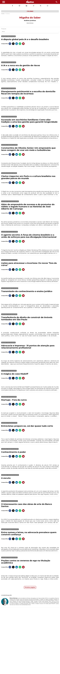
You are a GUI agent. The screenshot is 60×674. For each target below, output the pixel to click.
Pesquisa (3, 28)
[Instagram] (19, 6)
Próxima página (30, 587)
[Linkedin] (26, 6)
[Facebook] (12, 6)
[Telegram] (33, 6)
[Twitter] (40, 6)
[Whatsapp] (47, 6)
